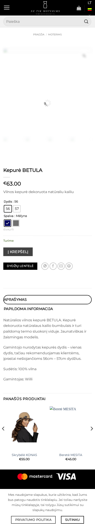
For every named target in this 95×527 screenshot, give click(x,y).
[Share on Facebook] (53, 266)
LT (89, 3)
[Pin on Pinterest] (69, 266)
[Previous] (3, 437)
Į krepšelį (18, 252)
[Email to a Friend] (61, 266)
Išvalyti (8, 229)
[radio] (7, 208)
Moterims (55, 34)
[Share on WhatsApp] (45, 266)
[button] (6, 7)
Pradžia (38, 34)
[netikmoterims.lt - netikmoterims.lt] (45, 7)
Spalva (8, 216)
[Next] (91, 437)
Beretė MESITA (70, 455)
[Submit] (86, 21)
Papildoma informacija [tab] (28, 309)
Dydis (8, 201)
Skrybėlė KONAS (24, 455)
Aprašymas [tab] (15, 299)
